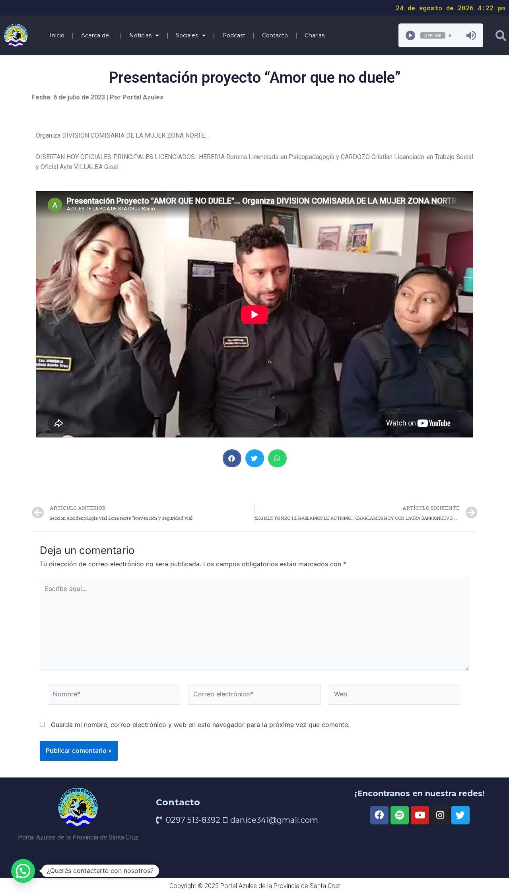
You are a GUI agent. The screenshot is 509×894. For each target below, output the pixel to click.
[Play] (410, 35)
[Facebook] (379, 815)
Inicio (57, 35)
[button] (232, 458)
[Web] (395, 696)
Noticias (140, 35)
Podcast (233, 35)
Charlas (314, 35)
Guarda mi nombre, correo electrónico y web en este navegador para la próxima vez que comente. (200, 725)
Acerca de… (97, 35)
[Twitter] (460, 815)
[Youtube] (420, 815)
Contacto (275, 35)
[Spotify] (399, 815)
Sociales (187, 35)
